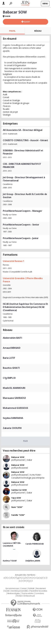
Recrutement (41, 588)
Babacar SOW (17, 457)
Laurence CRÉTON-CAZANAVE (12, 544)
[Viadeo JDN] (38, 621)
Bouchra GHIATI (11, 367)
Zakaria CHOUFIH (12, 428)
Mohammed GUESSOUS (15, 408)
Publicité (31, 588)
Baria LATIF (9, 357)
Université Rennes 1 (13, 261)
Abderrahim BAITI (12, 337)
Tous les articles (27, 593)
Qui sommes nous (12, 588)
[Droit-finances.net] (38, 615)
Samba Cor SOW (19, 490)
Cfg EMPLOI (9, 377)
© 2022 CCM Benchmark (25, 596)
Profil (12, 30)
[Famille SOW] (6, 515)
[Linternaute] (13, 615)
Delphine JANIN (33, 560)
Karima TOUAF (10, 560)
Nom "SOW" (17, 507)
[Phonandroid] (38, 627)
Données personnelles (19, 591)
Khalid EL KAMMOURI (14, 387)
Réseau (37, 30)
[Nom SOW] (6, 507)
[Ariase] (13, 626)
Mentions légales (13, 593)
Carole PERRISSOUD (35, 543)
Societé (6, 591)
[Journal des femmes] (13, 610)
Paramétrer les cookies (38, 591)
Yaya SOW (16, 497)
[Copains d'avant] (13, 621)
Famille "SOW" (18, 515)
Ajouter (27, 21)
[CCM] (38, 610)
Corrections (39, 593)
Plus (25, 440)
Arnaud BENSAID (11, 347)
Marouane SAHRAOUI (14, 398)
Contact (23, 588)
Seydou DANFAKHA (13, 418)
